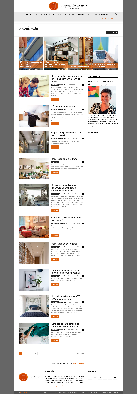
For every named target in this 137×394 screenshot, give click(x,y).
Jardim (98, 392)
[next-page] (39, 353)
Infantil (83, 392)
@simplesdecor (79, 364)
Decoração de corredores (64, 243)
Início (21, 14)
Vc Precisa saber (45, 14)
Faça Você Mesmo (106, 392)
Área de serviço (90, 392)
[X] (109, 19)
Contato (89, 14)
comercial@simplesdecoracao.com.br (61, 386)
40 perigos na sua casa (63, 106)
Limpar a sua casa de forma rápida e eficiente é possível (65, 271)
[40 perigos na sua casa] (34, 116)
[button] (116, 14)
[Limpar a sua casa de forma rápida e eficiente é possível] (34, 280)
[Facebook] (96, 19)
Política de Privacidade (101, 14)
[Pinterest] (102, 19)
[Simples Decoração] (68, 6)
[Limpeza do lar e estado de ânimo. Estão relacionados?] (34, 333)
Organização (55, 84)
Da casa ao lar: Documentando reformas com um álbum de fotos (67, 79)
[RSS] (105, 19)
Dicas (55, 392)
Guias (36, 14)
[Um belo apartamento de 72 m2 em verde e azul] (34, 306)
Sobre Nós (29, 14)
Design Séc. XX (57, 14)
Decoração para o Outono (64, 159)
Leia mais (55, 99)
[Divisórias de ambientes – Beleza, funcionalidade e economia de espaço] (34, 195)
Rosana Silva (24, 69)
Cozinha (70, 392)
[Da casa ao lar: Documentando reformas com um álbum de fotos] (34, 86)
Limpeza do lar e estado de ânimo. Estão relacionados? (65, 325)
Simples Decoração (25, 392)
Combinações (22, 32)
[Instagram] (99, 19)
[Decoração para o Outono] (34, 168)
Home (44, 392)
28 (35, 353)
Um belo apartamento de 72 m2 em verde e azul (65, 297)
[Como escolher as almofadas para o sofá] (34, 227)
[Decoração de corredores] (34, 253)
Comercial (115, 392)
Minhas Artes (80, 14)
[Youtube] (112, 19)
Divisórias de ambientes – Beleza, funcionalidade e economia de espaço (64, 188)
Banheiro (76, 392)
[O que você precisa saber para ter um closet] (34, 142)
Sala (60, 392)
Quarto (65, 392)
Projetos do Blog (69, 14)
